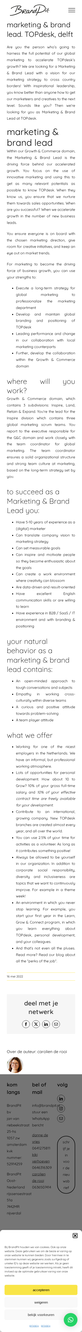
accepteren (41, 1290)
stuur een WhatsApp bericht (41, 1118)
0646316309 (42, 1167)
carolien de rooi (52, 1051)
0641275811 (41, 1148)
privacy (34, 1325)
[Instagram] (61, 1108)
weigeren (41, 1302)
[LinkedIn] (61, 1098)
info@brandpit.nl (46, 1105)
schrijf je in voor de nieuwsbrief (66, 1165)
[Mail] (61, 1118)
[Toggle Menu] (72, 10)
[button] (75, 1235)
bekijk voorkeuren (41, 1315)
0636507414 (41, 1187)
